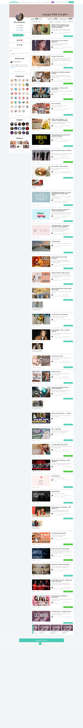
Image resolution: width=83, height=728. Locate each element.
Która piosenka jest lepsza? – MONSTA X (61, 151)
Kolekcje (71, 21)
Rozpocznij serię (68, 177)
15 (39, 440)
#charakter (55, 126)
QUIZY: (34, 19)
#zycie (65, 65)
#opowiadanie (59, 496)
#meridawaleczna (63, 265)
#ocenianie (67, 616)
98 (39, 456)
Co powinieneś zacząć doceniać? (59, 314)
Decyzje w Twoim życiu (57, 56)
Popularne (23, 2)
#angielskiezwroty (69, 215)
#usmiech (54, 481)
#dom (67, 79)
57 (39, 544)
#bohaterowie (65, 587)
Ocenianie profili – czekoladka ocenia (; (61, 611)
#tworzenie (59, 280)
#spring (58, 33)
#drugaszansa (65, 449)
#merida (58, 265)
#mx (70, 158)
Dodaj (71, 2)
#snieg (64, 201)
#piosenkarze (60, 48)
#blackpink (64, 602)
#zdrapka (63, 141)
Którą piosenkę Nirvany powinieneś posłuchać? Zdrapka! (60, 135)
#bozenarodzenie (65, 108)
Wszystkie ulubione (19, 150)
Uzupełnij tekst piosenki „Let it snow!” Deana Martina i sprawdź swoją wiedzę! (61, 194)
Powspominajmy (55, 241)
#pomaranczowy (58, 539)
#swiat (59, 234)
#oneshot (55, 496)
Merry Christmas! (56, 103)
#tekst (61, 202)
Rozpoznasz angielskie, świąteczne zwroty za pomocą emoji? (60, 210)
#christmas (61, 217)
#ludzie (71, 555)
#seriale (70, 466)
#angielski (64, 215)
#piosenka (55, 141)
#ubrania (52, 297)
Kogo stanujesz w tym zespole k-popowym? (59, 41)
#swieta (61, 110)
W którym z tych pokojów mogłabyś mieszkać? (60, 72)
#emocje (66, 63)
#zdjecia (67, 33)
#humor (64, 479)
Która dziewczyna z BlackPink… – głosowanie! (60, 596)
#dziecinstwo (55, 514)
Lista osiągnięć (19, 115)
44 (39, 83)
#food (58, 172)
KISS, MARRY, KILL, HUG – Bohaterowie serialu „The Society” (61, 580)
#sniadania (53, 174)
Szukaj (59, 2)
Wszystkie (51, 21)
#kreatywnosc (55, 378)
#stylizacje (68, 296)
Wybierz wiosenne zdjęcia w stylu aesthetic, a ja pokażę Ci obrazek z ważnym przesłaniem (60, 26)
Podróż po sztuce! (56, 371)
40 (39, 252)
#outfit (63, 296)
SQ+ (53, 2)
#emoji (64, 217)
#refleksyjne (59, 65)
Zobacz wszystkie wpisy (19, 71)
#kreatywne (58, 110)
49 (39, 487)
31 (39, 52)
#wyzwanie (57, 570)
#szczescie (69, 479)
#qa (63, 434)
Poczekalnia (64, 21)
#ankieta (64, 513)
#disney (66, 264)
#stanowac (63, 48)
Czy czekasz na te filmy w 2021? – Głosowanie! (60, 88)
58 (39, 115)
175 (40, 268)
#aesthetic (64, 79)
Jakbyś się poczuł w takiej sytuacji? (60, 548)
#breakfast (68, 171)
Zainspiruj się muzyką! (57, 356)
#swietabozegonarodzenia (55, 202)
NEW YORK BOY (55, 491)
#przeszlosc (70, 245)
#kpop (58, 158)
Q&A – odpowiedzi (56, 429)
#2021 (64, 94)
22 (39, 36)
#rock (61, 141)
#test (67, 202)
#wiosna (64, 33)
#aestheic (64, 32)
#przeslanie (55, 33)
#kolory (54, 539)
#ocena (64, 616)
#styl (65, 296)
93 (39, 67)
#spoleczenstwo (63, 451)
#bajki (64, 264)
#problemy (59, 451)
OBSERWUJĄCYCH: (65, 19)
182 (40, 471)
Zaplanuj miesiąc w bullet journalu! (60, 272)
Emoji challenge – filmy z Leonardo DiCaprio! (60, 330)
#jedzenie (69, 172)
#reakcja (57, 556)
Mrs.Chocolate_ (17, 61)
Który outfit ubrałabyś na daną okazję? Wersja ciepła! (61, 289)
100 (40, 560)
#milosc (65, 495)
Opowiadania (46, 2)
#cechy (64, 125)
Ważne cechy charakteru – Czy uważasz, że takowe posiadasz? (59, 119)
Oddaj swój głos (68, 51)
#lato (61, 296)
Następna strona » (41, 640)
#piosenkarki (55, 48)
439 (40, 424)
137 (40, 130)
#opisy (54, 556)
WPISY (40, 19)
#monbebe (61, 158)
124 (40, 383)
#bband (64, 156)
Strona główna (58, 21)
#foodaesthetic (61, 172)
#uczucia (54, 246)
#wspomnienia (58, 246)
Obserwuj (18, 35)
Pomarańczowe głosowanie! (58, 533)
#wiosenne (61, 33)
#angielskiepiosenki (66, 393)
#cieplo (67, 294)
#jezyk (54, 234)
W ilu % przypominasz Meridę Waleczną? (59, 257)
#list (63, 495)
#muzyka (68, 158)
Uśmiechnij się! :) (55, 476)
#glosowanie (70, 79)
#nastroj (66, 479)
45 (39, 325)
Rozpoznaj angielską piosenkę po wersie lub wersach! (60, 388)
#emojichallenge (67, 336)
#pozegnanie (63, 496)
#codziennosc (68, 569)
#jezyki (56, 234)
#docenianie (65, 319)
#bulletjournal (65, 279)
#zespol (66, 141)
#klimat (69, 108)
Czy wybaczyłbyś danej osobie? (59, 444)
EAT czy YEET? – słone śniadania (59, 166)
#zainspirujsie (69, 362)
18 (39, 162)
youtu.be (21, 30)
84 (39, 284)
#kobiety (54, 110)
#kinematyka (57, 337)
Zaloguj (65, 2)
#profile (70, 616)
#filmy (66, 94)
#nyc (71, 495)
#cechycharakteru (68, 125)
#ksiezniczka (55, 265)
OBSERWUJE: (52, 19)
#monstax (65, 158)
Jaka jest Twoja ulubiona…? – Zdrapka (61, 413)
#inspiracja (67, 361)
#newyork (68, 495)
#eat (70, 171)
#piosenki (58, 141)
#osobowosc (70, 32)
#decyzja (64, 63)
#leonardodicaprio (63, 337)
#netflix (68, 466)
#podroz (66, 245)
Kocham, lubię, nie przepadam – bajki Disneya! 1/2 (61, 507)
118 (40, 99)
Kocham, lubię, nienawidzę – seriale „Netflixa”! (60, 460)
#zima (64, 110)
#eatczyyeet (55, 172)
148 (40, 367)
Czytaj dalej (12, 67)
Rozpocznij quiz (68, 36)
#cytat (67, 32)
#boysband (67, 156)
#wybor (62, 65)
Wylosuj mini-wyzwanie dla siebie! (60, 564)
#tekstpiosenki (64, 202)
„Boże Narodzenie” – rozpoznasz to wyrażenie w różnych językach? (60, 226)
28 (39, 591)
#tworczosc (61, 378)
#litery (70, 393)
